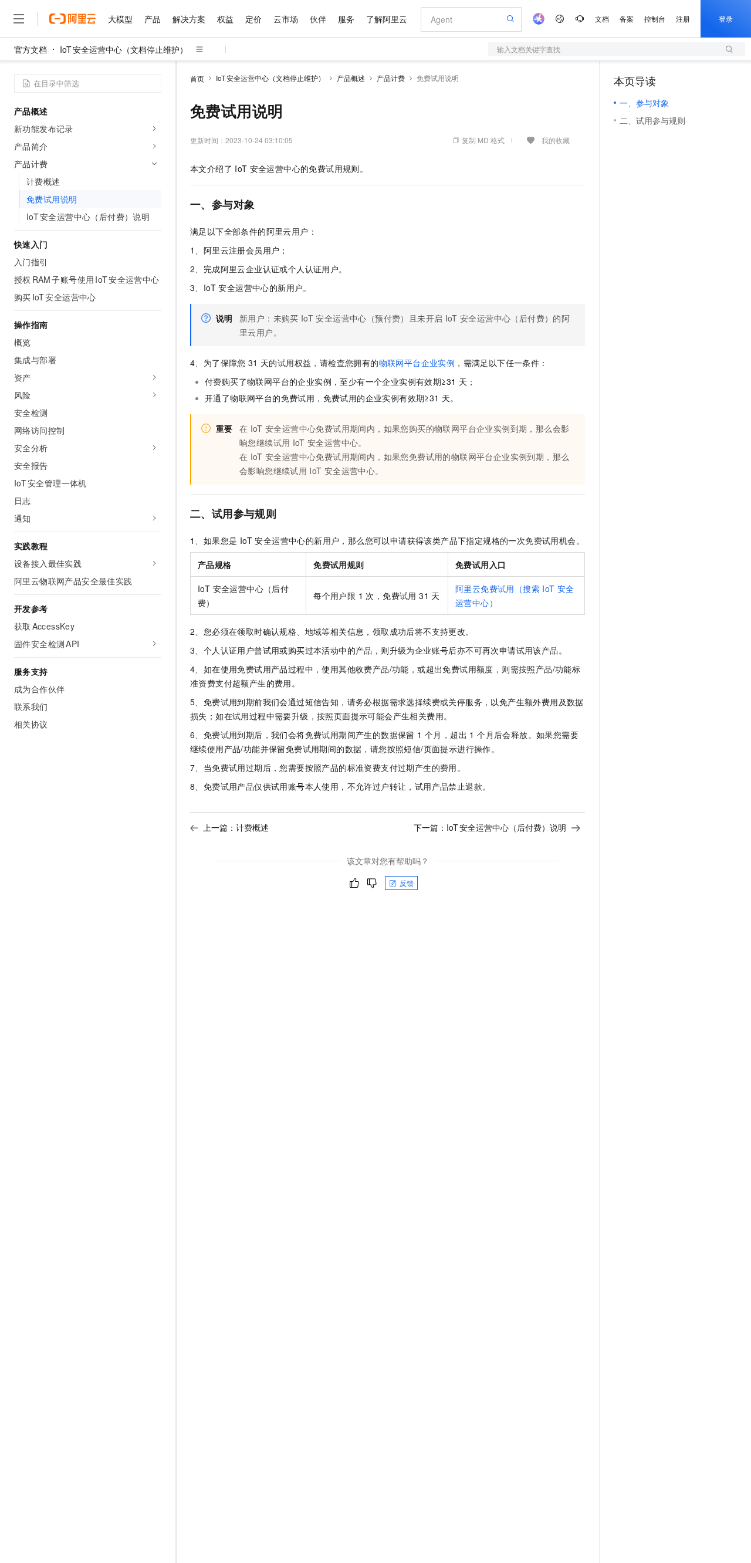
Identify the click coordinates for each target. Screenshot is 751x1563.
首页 (197, 78)
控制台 (654, 18)
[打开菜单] (19, 19)
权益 (225, 19)
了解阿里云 (386, 19)
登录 (726, 18)
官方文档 (30, 49)
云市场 (285, 19)
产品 (152, 19)
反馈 (407, 883)
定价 (253, 19)
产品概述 (351, 78)
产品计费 (391, 78)
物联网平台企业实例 (417, 362)
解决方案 (188, 19)
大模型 (120, 19)
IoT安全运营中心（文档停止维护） (124, 49)
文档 (602, 18)
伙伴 (318, 19)
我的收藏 (556, 140)
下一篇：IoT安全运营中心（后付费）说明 (490, 827)
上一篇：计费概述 (236, 827)
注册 (683, 18)
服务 (346, 19)
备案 (627, 18)
